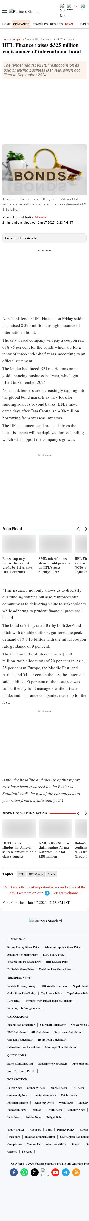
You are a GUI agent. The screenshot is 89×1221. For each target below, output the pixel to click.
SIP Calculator (40, 1032)
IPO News (78, 1088)
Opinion (36, 1110)
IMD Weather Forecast (54, 986)
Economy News (76, 1110)
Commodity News (17, 1095)
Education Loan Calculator (23, 1047)
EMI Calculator (16, 1032)
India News (14, 1117)
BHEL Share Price (57, 962)
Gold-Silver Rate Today (21, 993)
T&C (49, 1129)
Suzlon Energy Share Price (23, 947)
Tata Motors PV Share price (24, 962)
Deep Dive (13, 1001)
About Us (35, 1129)
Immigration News (45, 1095)
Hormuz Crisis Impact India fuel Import (48, 1001)
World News (66, 1102)
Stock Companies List (20, 1063)
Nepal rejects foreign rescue (24, 1008)
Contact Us (33, 1144)
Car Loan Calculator (20, 1039)
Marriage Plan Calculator (60, 1047)
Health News (54, 1110)
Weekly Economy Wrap (21, 986)
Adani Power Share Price (22, 954)
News (69, 24)
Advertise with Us (55, 1144)
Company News (36, 1088)
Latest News (14, 1088)
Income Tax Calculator (21, 1025)
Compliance (14, 1144)
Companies (21, 24)
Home (6, 24)
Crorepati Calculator (53, 1025)
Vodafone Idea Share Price (55, 969)
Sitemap (76, 1144)
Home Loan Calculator (52, 1039)
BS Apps (27, 1151)
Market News (59, 1088)
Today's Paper (15, 1129)
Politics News (33, 1117)
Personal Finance (17, 1102)
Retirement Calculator (67, 1032)
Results (56, 24)
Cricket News (69, 1095)
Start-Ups (40, 24)
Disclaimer (13, 1137)
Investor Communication (40, 1137)
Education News (16, 1110)
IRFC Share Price (53, 954)
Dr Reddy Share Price (20, 969)
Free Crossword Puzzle (21, 1071)
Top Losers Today (51, 993)
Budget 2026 (54, 1117)
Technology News (43, 1102)
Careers (12, 1151)
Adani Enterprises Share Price (62, 947)
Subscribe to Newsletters (52, 1063)
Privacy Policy (66, 1129)
